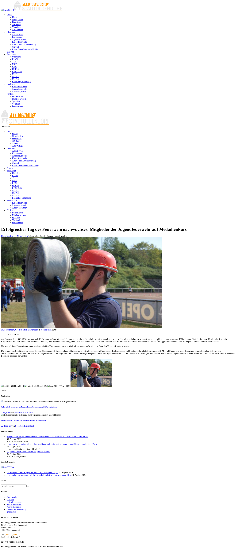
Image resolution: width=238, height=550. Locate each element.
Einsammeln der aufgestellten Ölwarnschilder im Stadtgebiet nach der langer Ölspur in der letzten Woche (52, 444)
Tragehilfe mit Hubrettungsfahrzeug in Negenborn (28, 451)
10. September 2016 (10, 330)
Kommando (12, 497)
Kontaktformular (14, 507)
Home (3, 236)
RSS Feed (10, 467)
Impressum (11, 512)
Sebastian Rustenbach (28, 330)
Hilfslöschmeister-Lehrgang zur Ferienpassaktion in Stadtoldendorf (23, 420)
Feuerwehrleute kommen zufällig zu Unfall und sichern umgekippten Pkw (39, 475)
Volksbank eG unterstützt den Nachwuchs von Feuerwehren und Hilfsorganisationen (29, 407)
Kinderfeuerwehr (14, 504)
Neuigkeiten (11, 236)
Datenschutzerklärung (16, 509)
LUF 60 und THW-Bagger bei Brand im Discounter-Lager (32, 472)
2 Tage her (5, 412)
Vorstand (10, 499)
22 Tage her (6, 426)
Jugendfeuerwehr (14, 502)
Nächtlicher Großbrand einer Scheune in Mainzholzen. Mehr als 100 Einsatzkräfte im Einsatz (47, 436)
